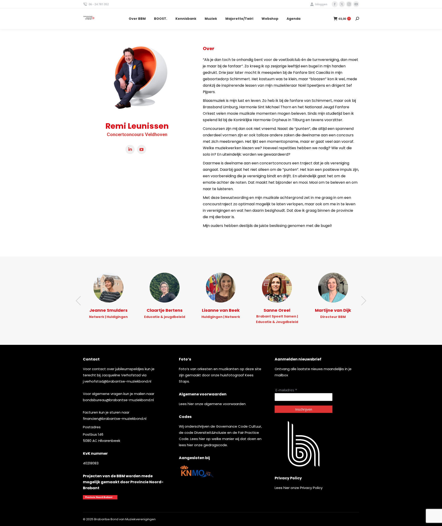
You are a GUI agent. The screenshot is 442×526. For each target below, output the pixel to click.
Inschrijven (303, 409)
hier (191, 403)
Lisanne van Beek (221, 310)
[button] (78, 300)
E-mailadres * (286, 390)
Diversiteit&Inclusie (210, 432)
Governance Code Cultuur (238, 426)
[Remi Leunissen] (137, 79)
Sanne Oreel (277, 310)
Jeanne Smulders (108, 310)
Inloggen (321, 4)
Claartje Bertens (165, 310)
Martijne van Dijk (333, 310)
